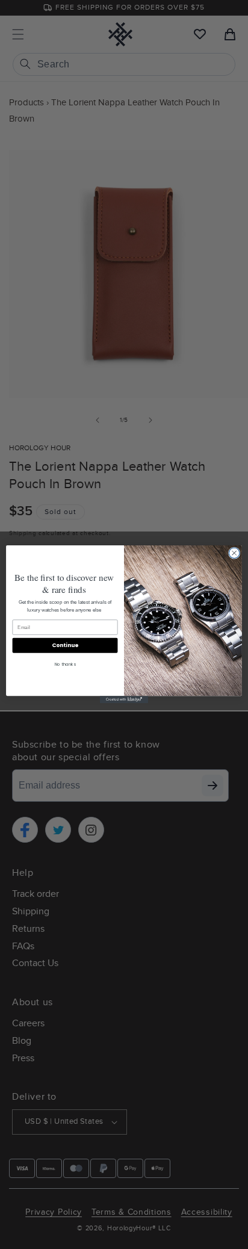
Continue (65, 645)
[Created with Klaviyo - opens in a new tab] (124, 700)
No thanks (65, 665)
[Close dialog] (234, 553)
